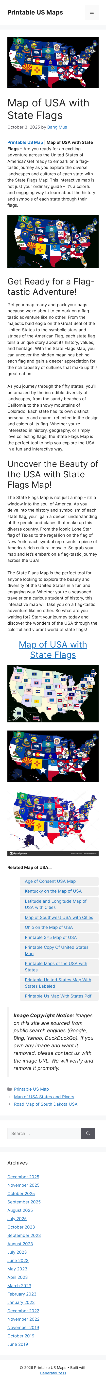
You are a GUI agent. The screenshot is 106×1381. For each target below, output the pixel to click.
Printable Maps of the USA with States (56, 966)
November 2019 (23, 1327)
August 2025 (20, 1210)
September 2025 (24, 1201)
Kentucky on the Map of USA (53, 891)
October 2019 (21, 1335)
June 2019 (17, 1344)
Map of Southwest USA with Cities (59, 917)
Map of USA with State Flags (53, 649)
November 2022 (23, 1319)
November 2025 (23, 1185)
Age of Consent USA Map (50, 881)
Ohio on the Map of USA (49, 927)
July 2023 (17, 1252)
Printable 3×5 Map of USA (51, 937)
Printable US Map (25, 142)
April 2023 (17, 1277)
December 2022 (23, 1310)
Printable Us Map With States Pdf (58, 996)
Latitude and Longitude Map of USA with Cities (56, 904)
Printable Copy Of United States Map (56, 950)
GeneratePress (53, 1373)
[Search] (88, 1134)
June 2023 (18, 1260)
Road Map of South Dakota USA (46, 1104)
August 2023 (20, 1243)
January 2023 (21, 1302)
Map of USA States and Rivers (44, 1096)
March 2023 (19, 1285)
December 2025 (23, 1176)
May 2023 (17, 1268)
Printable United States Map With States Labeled (58, 983)
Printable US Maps (35, 12)
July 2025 (17, 1218)
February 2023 (21, 1294)
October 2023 (21, 1227)
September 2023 (24, 1235)
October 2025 (21, 1193)
